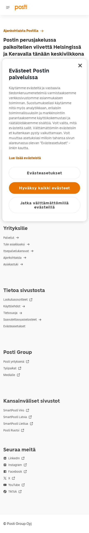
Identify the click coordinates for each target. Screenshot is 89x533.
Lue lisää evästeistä (25, 158)
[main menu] (7, 7)
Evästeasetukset (14, 326)
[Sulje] (80, 65)
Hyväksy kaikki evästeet (44, 187)
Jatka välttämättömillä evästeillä (44, 204)
